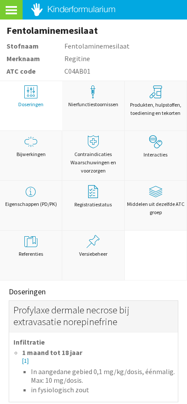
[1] (25, 361)
